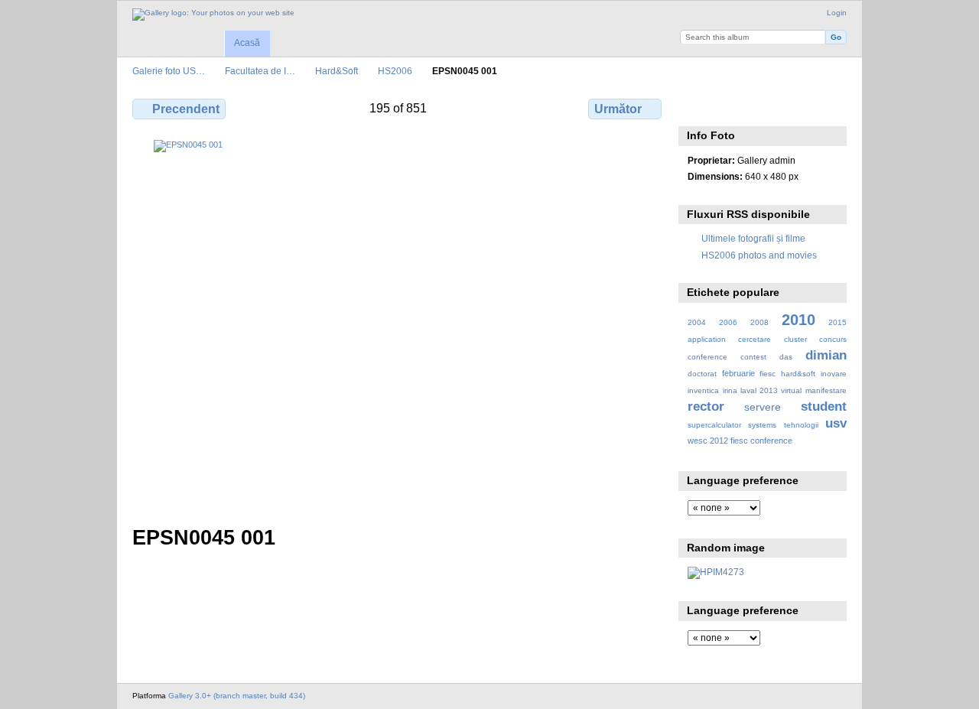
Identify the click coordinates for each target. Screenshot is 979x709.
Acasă (247, 42)
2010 (798, 319)
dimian (826, 355)
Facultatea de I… (260, 71)
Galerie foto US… (168, 71)
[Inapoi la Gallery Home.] (213, 14)
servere (762, 407)
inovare (834, 373)
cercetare (754, 339)
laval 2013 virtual (771, 390)
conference (707, 357)
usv (836, 423)
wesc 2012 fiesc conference (740, 440)
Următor (618, 108)
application (707, 339)
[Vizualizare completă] (398, 323)
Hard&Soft (336, 71)
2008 (759, 322)
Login (837, 12)
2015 (837, 322)
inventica (703, 390)
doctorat (702, 373)
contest (753, 357)
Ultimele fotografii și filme (753, 238)
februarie (738, 373)
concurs (833, 339)
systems (762, 425)
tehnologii (801, 425)
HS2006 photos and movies (759, 255)
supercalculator (714, 425)
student (824, 406)
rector (706, 406)
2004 (697, 322)
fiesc (767, 373)
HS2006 (395, 71)
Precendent (186, 108)
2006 (728, 322)
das (785, 357)
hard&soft (798, 373)
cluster (795, 339)
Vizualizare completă (695, 107)
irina (730, 390)
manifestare (826, 390)
